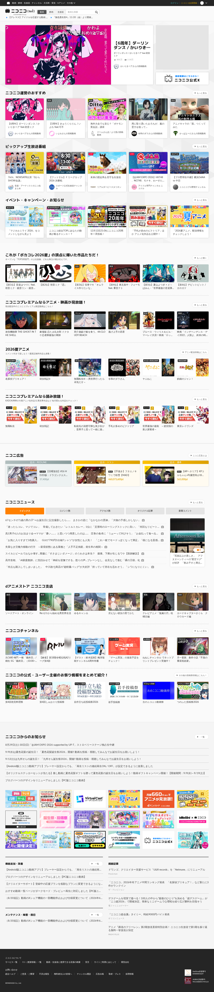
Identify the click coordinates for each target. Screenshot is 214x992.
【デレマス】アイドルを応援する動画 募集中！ (32, 17)
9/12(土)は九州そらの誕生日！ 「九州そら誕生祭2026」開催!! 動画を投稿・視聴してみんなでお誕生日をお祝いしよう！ (73, 759)
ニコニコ (20, 12)
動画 (14, 3)
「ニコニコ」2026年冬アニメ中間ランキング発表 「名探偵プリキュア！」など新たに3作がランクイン (158, 884)
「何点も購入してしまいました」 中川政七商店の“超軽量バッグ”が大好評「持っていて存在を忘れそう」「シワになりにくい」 (77, 567)
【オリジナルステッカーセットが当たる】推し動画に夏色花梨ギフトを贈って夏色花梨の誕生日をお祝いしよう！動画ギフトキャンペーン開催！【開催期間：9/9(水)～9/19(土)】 (105, 773)
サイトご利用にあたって (105, 962)
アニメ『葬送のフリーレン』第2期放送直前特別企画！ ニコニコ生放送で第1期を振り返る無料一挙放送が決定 (157, 929)
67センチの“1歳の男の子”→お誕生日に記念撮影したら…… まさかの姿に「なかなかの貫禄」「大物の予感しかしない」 (73, 520)
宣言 (87, 962)
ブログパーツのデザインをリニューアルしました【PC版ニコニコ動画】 (45, 780)
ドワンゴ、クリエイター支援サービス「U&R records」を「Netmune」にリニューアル (156, 870)
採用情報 (130, 974)
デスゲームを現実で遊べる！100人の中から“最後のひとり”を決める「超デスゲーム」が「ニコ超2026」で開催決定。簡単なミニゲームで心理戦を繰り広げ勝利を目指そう (157, 900)
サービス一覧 (11, 962)
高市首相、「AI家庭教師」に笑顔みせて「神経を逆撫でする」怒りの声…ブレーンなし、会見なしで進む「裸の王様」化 (72, 560)
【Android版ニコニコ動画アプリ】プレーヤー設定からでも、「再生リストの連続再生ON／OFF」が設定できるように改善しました (79, 766)
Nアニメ (61, 3)
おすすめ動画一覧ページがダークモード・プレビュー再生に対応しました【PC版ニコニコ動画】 (54, 891)
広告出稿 (100, 974)
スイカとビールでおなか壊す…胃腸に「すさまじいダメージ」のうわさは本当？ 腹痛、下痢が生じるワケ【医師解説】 (72, 553)
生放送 (27, 3)
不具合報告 (44, 974)
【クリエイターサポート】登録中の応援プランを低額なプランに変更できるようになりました (54, 884)
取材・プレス (115, 974)
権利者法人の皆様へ (63, 974)
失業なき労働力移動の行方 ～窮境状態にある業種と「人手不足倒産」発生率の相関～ (54, 547)
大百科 (47, 3)
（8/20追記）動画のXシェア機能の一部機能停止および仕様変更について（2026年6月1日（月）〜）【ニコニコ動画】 (54, 898)
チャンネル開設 (84, 974)
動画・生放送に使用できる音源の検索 (63, 962)
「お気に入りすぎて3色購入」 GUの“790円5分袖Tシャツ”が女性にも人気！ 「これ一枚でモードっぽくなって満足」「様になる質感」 (82, 540)
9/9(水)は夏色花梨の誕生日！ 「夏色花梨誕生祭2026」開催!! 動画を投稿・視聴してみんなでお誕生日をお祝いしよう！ (72, 752)
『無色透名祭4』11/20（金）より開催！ (73, 17)
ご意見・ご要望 (27, 974)
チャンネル (37, 3)
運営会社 (125, 962)
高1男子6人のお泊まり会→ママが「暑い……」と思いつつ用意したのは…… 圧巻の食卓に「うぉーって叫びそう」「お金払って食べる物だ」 (82, 533)
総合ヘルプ (10, 974)
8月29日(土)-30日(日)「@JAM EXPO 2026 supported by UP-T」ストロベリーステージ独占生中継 (59, 745)
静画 (20, 3)
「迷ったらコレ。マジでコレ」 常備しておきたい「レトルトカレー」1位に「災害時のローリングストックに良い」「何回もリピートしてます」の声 (82, 527)
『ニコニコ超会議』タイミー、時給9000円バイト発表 (139, 914)
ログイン (175, 3)
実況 (53, 3)
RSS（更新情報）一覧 (31, 962)
